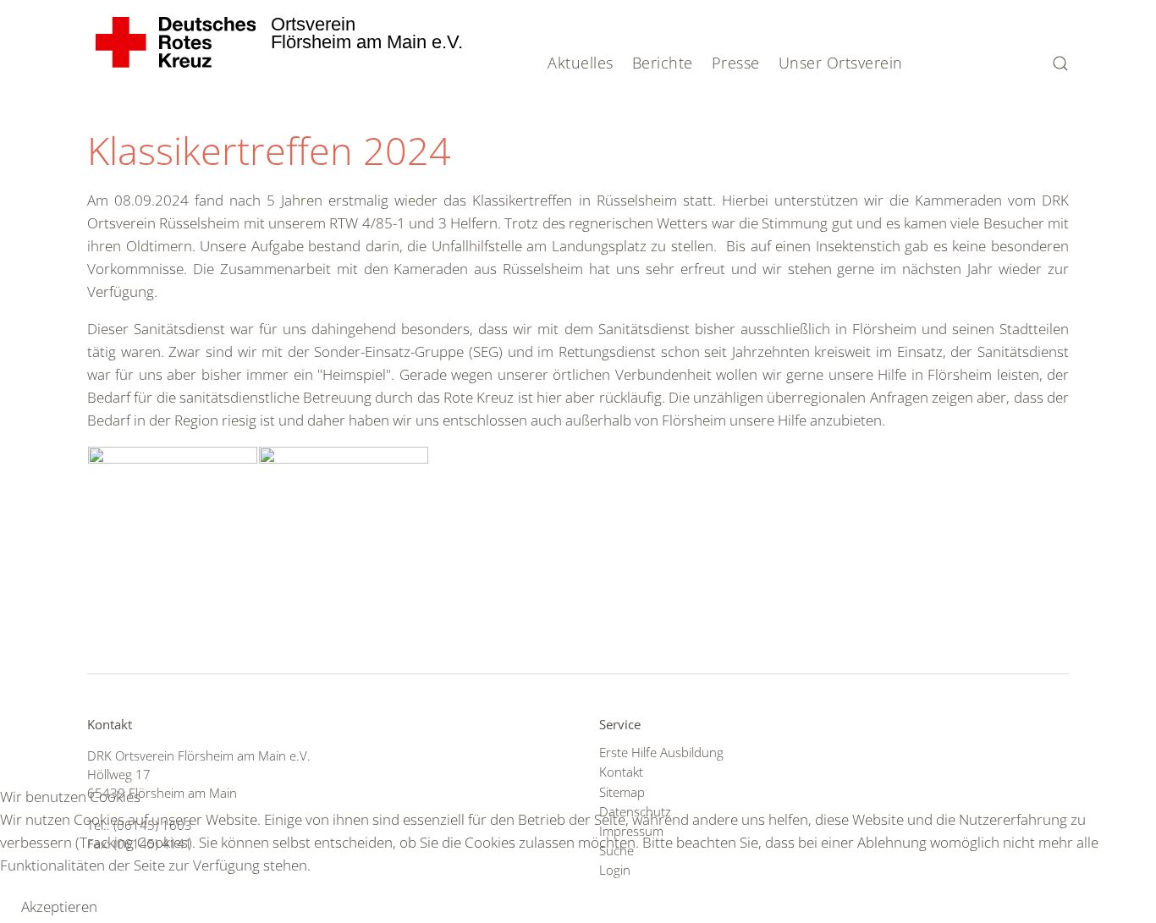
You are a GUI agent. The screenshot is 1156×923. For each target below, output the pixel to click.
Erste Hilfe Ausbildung (661, 752)
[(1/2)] (172, 510)
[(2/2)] (343, 510)
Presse (736, 62)
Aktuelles (581, 62)
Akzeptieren (59, 906)
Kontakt (621, 771)
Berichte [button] (662, 62)
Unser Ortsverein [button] (841, 62)
